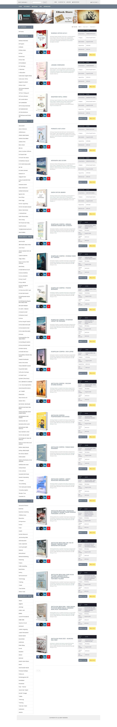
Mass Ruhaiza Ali (23, 397)
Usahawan (21, 709)
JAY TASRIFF (22, 391)
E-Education (22, 72)
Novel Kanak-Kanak (24, 667)
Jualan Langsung (23, 629)
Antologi (21, 607)
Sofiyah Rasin (22, 467)
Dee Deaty (21, 266)
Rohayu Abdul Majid (24, 450)
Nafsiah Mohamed (23, 191)
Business (21, 508)
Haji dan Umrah (23, 623)
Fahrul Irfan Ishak (23, 362)
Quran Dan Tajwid (23, 690)
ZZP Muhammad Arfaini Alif (25, 116)
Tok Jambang (22, 483)
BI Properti (21, 44)
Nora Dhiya (21, 197)
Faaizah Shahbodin (24, 359)
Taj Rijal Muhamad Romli (25, 229)
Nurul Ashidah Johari (24, 431)
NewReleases (47, 6)
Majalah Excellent (23, 82)
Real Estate (22, 569)
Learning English (23, 547)
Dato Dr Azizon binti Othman (24, 262)
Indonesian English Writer (25, 75)
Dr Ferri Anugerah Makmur (23, 286)
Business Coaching (24, 512)
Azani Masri (22, 247)
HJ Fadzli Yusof (23, 375)
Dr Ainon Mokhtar (23, 273)
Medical (21, 550)
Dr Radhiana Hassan (24, 161)
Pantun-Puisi (22, 85)
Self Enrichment (23, 575)
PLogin (69, 2)
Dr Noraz (21, 334)
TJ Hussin (21, 480)
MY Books (21, 31)
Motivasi (21, 658)
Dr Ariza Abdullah (23, 276)
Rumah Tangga (23, 693)
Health (20, 531)
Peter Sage (22, 200)
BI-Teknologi (22, 66)
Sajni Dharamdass (23, 216)
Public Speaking (23, 566)
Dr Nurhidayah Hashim (24, 342)
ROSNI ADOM (22, 457)
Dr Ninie (21, 318)
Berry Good (22, 145)
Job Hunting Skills (23, 537)
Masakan (21, 651)
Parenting (21, 559)
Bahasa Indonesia (23, 40)
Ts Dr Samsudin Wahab (25, 487)
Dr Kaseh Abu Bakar (24, 157)
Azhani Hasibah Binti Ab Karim (25, 251)
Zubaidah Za (22, 496)
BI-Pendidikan (22, 63)
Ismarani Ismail (23, 184)
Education (21, 518)
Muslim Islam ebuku (24, 661)
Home (55, 2)
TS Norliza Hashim (23, 490)
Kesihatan (21, 642)
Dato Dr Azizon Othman (25, 151)
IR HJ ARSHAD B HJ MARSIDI (25, 381)
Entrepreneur (22, 521)
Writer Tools (22, 591)
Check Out (92, 26)
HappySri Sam (22, 176)
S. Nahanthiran (22, 213)
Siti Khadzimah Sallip (24, 223)
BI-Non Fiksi (22, 59)
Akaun (20, 600)
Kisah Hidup (22, 645)
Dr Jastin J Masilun (23, 309)
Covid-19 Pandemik (24, 616)
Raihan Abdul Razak (24, 447)
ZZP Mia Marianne (23, 112)
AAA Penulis (22, 241)
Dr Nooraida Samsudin (24, 324)
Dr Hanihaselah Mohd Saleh (24, 297)
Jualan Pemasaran (24, 632)
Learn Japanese (23, 543)
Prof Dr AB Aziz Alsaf (24, 435)
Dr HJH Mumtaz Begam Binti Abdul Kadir (25, 301)
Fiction (20, 524)
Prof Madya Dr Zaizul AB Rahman (25, 439)
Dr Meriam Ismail (23, 315)
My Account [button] (94, 2)
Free (41, 6)
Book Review (76, 2)
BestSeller (35, 6)
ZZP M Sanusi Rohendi (24, 105)
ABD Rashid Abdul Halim (25, 244)
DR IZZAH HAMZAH (23, 305)
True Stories (22, 588)
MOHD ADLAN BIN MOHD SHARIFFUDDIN (25, 412)
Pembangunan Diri (23, 677)
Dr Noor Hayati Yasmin (24, 321)
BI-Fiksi (20, 53)
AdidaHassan (22, 132)
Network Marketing (24, 556)
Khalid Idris (21, 394)
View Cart (85, 26)
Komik (20, 648)
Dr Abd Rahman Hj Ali (24, 269)
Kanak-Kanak (22, 635)
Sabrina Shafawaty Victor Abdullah (25, 460)
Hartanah (21, 626)
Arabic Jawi (22, 610)
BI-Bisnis (21, 47)
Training (21, 582)
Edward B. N (22, 173)
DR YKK (20, 167)
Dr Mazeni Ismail (23, 312)
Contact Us (62, 2)
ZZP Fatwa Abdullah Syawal (24, 89)
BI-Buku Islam (22, 50)
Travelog (21, 702)
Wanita (21, 712)
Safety (20, 572)
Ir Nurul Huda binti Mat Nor (24, 180)
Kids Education (22, 540)
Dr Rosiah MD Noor (23, 351)
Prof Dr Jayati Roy (23, 203)
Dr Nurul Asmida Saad (24, 345)
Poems (20, 563)
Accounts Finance (23, 505)
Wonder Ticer (22, 493)
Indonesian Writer (23, 79)
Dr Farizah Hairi (23, 154)
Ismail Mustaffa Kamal (25, 388)
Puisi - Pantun (22, 686)
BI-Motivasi (22, 56)
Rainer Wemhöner (23, 210)
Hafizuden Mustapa (24, 372)
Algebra (21, 604)
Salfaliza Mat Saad (23, 464)
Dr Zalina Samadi (23, 170)
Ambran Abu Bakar (23, 138)
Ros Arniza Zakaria (23, 453)
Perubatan (21, 683)
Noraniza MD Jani (23, 421)
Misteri (20, 655)
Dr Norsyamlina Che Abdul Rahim (24, 338)
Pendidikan (21, 680)
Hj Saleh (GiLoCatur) (24, 378)
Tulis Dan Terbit (23, 706)
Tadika (20, 696)
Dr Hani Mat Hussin (23, 293)
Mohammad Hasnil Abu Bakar (25, 408)
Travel (20, 585)
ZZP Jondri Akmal (23, 99)
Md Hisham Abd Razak (24, 404)
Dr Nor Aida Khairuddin (24, 331)
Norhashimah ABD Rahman (23, 428)
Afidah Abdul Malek (24, 135)
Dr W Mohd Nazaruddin (25, 164)
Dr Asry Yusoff (22, 279)
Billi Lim (21, 148)
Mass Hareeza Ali (23, 187)
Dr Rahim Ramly (23, 348)
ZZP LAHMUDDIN (23, 102)
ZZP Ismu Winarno (23, 96)
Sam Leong (22, 219)
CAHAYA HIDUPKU (23, 255)
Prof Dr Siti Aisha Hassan (25, 207)
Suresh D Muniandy (24, 477)
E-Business (21, 69)
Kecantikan (22, 639)
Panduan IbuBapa (23, 671)
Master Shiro (22, 401)
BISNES (20, 613)
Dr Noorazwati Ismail (24, 328)
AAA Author (22, 125)
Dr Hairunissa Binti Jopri (25, 290)
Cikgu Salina (22, 258)
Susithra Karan (22, 226)
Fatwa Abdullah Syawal (25, 365)
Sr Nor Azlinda (22, 471)
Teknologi (21, 699)
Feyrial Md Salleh (23, 369)
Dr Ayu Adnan (22, 282)
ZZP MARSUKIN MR (23, 109)
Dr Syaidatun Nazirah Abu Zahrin (25, 355)
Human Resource (23, 534)
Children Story (22, 515)
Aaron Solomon (23, 129)
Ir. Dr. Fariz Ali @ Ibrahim (25, 385)
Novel (20, 664)
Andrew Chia (22, 141)
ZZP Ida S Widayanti (24, 93)
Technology (22, 579)
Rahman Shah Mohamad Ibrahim (25, 443)
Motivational (22, 553)
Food (20, 528)
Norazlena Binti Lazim (24, 424)
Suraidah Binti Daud (24, 474)
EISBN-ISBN (21, 620)
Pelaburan (21, 674)
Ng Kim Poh (22, 194)
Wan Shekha (22, 232)
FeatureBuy (27, 6)
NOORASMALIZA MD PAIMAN (24, 417)
